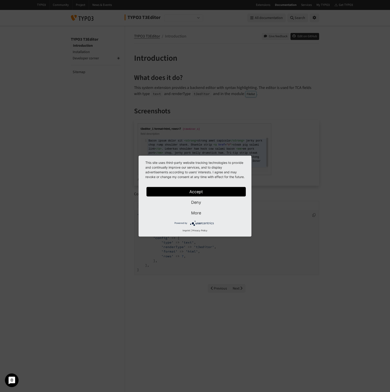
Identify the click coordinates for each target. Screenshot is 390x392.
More (196, 212)
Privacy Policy (199, 230)
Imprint (186, 230)
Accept (196, 191)
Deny (196, 202)
